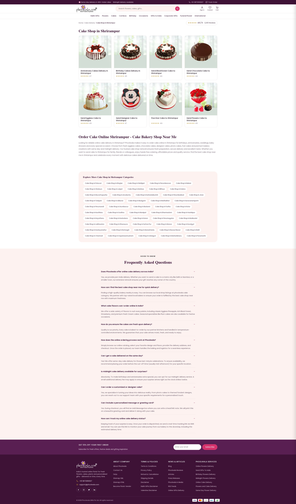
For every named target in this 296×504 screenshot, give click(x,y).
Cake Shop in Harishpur (186, 212)
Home (81, 23)
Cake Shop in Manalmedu (144, 230)
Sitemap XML (118, 478)
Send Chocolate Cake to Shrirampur (198, 72)
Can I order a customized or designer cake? (121, 387)
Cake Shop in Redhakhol (160, 201)
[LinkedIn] (94, 490)
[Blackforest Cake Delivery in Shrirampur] (165, 52)
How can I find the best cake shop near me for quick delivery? (130, 287)
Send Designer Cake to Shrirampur (126, 119)
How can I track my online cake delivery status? (123, 418)
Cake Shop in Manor (164, 224)
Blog (170, 466)
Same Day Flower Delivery (206, 490)
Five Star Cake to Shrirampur (164, 118)
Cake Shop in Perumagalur (163, 218)
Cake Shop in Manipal (137, 212)
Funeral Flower (186, 16)
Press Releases (174, 478)
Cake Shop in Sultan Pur (142, 224)
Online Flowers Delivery (205, 466)
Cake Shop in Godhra (116, 212)
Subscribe (209, 447)
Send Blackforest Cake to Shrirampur (163, 72)
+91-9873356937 (197, 2)
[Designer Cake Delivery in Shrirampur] (130, 99)
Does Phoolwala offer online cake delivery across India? (127, 271)
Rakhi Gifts (95, 16)
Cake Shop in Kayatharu (94, 218)
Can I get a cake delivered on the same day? (122, 356)
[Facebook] (78, 490)
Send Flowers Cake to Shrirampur (197, 119)
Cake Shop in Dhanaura (118, 224)
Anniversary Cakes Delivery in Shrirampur (94, 72)
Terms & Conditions (148, 466)
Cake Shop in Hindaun (93, 189)
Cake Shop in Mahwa (136, 189)
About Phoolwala (119, 466)
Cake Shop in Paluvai (93, 183)
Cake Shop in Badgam (137, 201)
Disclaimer (145, 482)
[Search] (177, 8)
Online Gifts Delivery (176, 490)
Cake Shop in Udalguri (147, 236)
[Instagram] (84, 490)
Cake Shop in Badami (141, 207)
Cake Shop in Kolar (183, 207)
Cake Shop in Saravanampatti (186, 201)
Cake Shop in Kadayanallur (95, 230)
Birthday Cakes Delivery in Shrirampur (128, 72)
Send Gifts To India (203, 470)
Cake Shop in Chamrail (94, 236)
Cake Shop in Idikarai (115, 201)
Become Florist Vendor (122, 486)
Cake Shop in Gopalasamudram (120, 236)
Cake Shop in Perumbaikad (173, 195)
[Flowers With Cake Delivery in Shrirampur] (201, 99)
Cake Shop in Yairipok (93, 201)
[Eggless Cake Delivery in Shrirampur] (95, 99)
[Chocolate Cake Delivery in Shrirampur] (201, 52)
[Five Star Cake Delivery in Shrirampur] (165, 99)
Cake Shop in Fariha (163, 207)
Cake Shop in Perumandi (94, 207)
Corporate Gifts (170, 16)
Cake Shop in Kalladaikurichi (147, 195)
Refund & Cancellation (150, 474)
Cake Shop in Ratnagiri (120, 230)
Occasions (143, 16)
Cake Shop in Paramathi (196, 236)
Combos (122, 16)
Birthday (132, 16)
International (200, 16)
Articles (171, 474)
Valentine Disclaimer (149, 490)
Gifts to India (156, 16)
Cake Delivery (89, 23)
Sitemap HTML (118, 482)
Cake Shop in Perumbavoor (160, 183)
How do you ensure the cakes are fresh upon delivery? (126, 324)
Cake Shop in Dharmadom (161, 212)
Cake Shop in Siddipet (136, 183)
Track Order (212, 2)
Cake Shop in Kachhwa (94, 212)
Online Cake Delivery (204, 482)
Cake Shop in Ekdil (193, 230)
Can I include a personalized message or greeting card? (127, 403)
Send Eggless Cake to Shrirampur (91, 119)
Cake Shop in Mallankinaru (171, 236)
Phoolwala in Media (175, 482)
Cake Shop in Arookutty (121, 195)
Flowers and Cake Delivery (206, 486)
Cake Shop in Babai (183, 183)
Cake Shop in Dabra (177, 189)
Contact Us (117, 470)
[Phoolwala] (93, 464)
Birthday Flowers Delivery (205, 474)
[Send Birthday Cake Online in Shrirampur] (130, 52)
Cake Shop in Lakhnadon (94, 224)
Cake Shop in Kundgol (185, 224)
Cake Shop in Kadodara (118, 218)
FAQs (115, 474)
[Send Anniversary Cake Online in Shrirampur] (95, 52)
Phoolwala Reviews (175, 470)
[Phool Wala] (86, 8)
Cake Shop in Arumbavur (118, 207)
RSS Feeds (172, 486)
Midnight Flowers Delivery (206, 478)
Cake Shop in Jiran (196, 195)
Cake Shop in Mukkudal (188, 218)
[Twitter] (89, 490)
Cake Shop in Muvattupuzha (96, 195)
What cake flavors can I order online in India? (122, 306)
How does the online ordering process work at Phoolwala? (128, 340)
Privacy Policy (146, 470)
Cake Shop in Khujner (114, 183)
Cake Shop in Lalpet (115, 189)
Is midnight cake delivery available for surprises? (124, 371)
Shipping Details (147, 478)
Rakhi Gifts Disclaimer (149, 486)
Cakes (113, 16)
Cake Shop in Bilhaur (157, 189)
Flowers (105, 16)
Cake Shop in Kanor (140, 218)
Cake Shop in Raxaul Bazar (170, 230)
